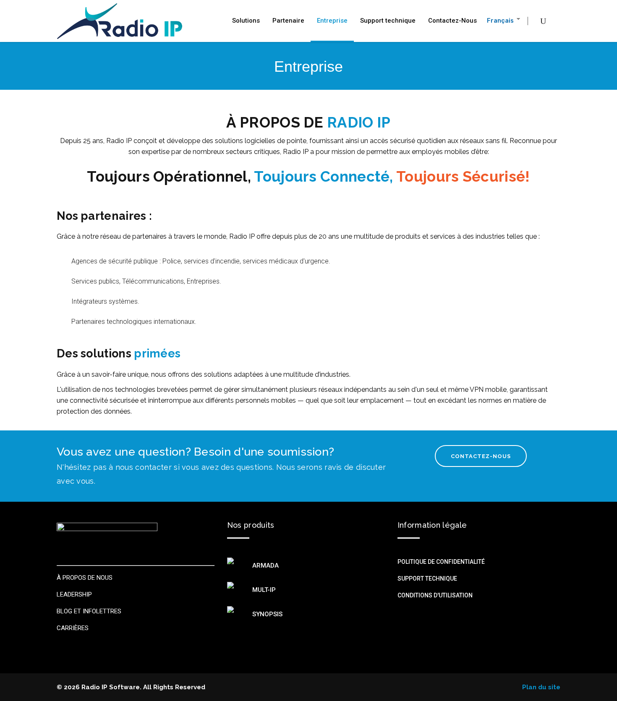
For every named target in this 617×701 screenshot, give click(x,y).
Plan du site (541, 687)
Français (500, 20)
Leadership (74, 594)
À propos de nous (84, 577)
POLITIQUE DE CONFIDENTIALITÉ (441, 561)
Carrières (73, 628)
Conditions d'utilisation (435, 595)
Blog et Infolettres (89, 611)
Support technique (427, 578)
